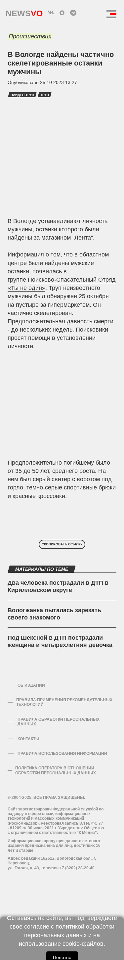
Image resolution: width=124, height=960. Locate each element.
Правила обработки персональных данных (59, 721)
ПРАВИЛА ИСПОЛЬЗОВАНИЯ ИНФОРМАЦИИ (62, 753)
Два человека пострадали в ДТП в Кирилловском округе (58, 586)
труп (44, 95)
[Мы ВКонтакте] (51, 12)
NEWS (24, 12)
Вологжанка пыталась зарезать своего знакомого (54, 614)
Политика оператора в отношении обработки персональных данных (55, 770)
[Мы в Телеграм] (73, 12)
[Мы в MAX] (62, 12)
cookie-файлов (82, 943)
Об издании (31, 685)
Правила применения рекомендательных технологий (64, 702)
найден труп (22, 95)
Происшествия (30, 36)
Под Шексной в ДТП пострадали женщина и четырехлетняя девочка (60, 641)
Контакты (28, 739)
